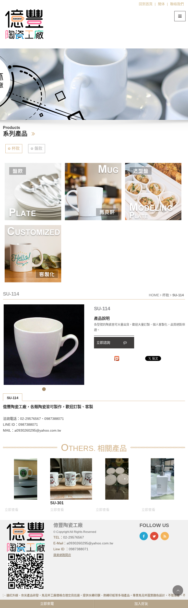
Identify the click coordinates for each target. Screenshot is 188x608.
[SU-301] (71, 478)
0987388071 (78, 549)
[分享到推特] (154, 536)
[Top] (178, 590)
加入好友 (141, 604)
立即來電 (47, 604)
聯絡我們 (177, 4)
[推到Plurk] (116, 358)
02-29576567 (73, 537)
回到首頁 (146, 4)
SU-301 (57, 503)
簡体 (161, 4)
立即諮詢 (103, 342)
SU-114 (12, 398)
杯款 (16, 148)
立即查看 (11, 510)
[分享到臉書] (144, 536)
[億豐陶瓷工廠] (24, 24)
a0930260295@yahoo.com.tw (90, 543)
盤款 (38, 148)
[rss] (165, 536)
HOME (154, 295)
